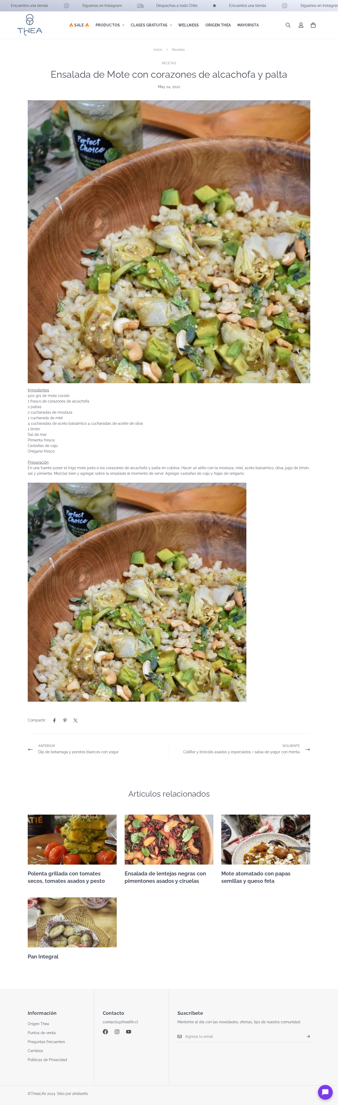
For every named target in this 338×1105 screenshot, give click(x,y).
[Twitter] (75, 720)
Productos (108, 25)
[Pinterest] (65, 720)
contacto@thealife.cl (120, 1022)
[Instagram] (117, 1031)
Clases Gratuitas (149, 25)
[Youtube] (128, 1031)
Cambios (35, 1051)
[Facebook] (54, 720)
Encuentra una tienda (217, 5)
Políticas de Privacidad (47, 1060)
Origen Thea (218, 25)
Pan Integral (43, 956)
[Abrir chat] (325, 1092)
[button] (313, 25)
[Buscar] (288, 25)
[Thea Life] (29, 25)
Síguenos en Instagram (71, 5)
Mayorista (248, 25)
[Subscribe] (304, 1036)
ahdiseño (80, 1094)
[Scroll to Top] (328, 1076)
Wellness (188, 25)
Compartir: (37, 720)
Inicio (158, 50)
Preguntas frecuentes (46, 1042)
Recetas (178, 50)
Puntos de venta (42, 1033)
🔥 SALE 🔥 (79, 25)
